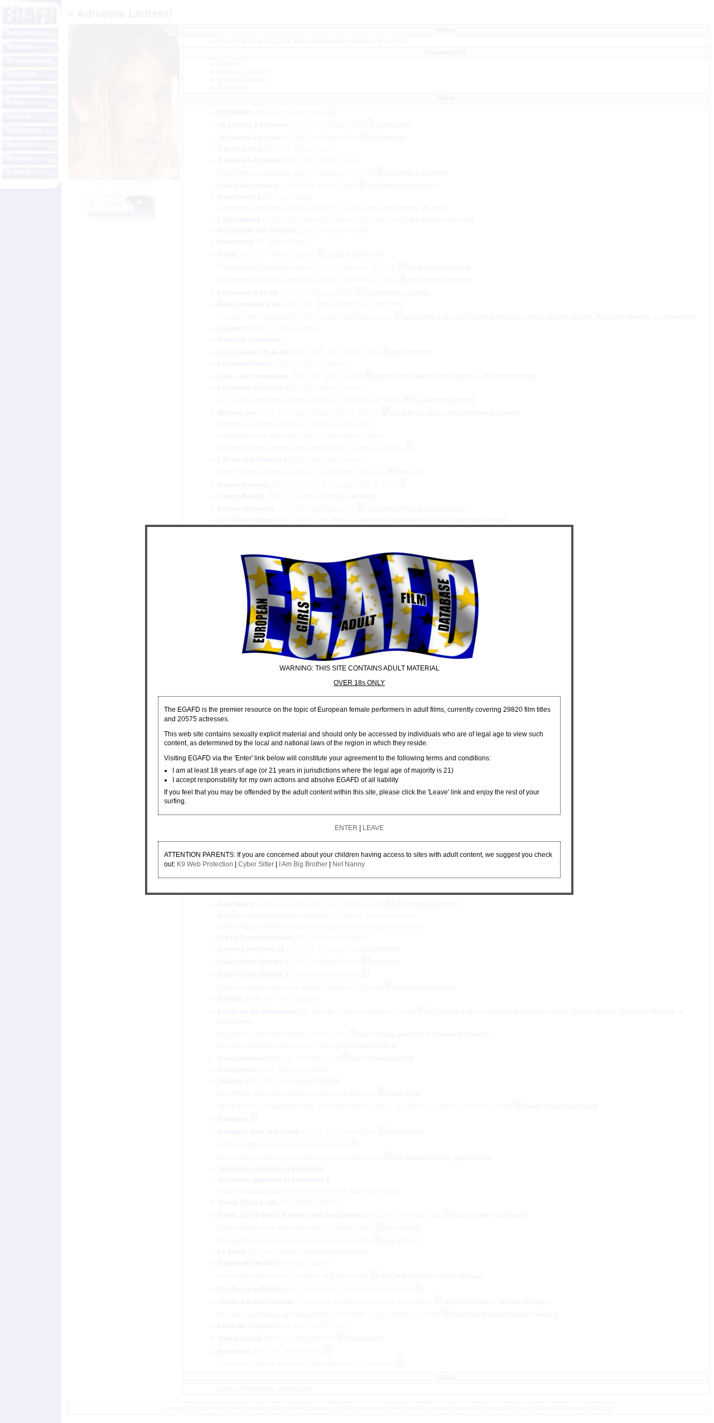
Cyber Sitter (256, 864)
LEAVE (373, 828)
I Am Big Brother (303, 864)
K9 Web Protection (205, 864)
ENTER (346, 828)
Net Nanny (348, 864)
